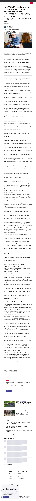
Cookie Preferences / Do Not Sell (22, 497)
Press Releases (11, 482)
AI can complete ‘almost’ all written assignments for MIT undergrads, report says (18, 423)
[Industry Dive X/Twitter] (5, 475)
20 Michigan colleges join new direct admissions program (18, 434)
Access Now (6, 496)
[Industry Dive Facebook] (3, 475)
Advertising (20, 473)
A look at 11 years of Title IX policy (11, 370)
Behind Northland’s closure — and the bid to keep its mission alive (23, 404)
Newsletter (10, 478)
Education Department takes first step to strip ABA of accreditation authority (17, 427)
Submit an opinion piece (22, 476)
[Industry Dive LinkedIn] (1, 475)
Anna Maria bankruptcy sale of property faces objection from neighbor (19, 431)
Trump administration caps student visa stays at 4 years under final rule (23, 412)
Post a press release (10, 464)
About (10, 473)
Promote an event (21, 478)
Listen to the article (9, 51)
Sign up (8, 390)
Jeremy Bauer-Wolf (10, 26)
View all (5, 464)
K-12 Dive (19, 483)
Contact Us (11, 476)
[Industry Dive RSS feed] (7, 475)
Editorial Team (11, 475)
